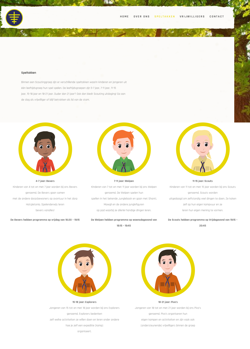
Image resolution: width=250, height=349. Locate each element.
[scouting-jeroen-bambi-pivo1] (168, 245)
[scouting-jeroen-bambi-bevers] (45, 124)
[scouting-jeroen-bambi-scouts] (202, 124)
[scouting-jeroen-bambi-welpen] (123, 124)
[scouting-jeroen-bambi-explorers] (84, 245)
